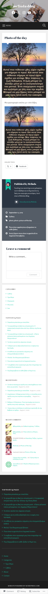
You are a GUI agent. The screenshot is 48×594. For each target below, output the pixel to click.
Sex (8, 308)
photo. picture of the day (23, 220)
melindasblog (24, 6)
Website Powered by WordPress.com (24, 586)
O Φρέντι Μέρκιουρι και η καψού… (26, 464)
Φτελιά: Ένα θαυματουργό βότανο (18, 357)
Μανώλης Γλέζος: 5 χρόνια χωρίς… (27, 439)
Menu (8, 26)
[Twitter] (19, 12)
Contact (6, 576)
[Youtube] (29, 12)
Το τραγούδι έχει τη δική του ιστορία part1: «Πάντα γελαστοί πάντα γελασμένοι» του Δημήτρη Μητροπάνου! (23, 336)
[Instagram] (24, 12)
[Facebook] (13, 12)
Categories (8, 560)
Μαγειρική (10, 301)
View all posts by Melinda (27, 202)
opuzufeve (16, 464)
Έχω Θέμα (10, 297)
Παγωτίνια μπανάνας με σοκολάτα (18, 322)
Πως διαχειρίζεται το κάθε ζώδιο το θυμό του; (21, 371)
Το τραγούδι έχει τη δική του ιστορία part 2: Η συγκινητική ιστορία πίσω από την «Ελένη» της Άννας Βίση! (24, 328)
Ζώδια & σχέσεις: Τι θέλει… (31, 426)
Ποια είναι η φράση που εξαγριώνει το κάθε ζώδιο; (22, 228)
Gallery (11, 217)
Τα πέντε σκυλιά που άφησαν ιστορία (19, 342)
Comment (33, 275)
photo (11, 220)
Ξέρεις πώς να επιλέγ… (20, 457)
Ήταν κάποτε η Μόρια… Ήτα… (25, 432)
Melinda (15, 446)
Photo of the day (16, 38)
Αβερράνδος (17, 426)
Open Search (44, 25)
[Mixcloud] (35, 12)
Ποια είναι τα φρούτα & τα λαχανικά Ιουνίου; (21, 361)
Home (6, 556)
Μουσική (10, 305)
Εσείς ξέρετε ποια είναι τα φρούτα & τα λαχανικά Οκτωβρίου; (23, 235)
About (6, 572)
